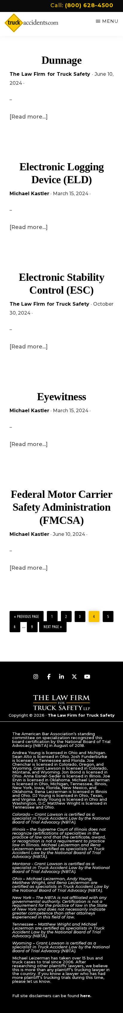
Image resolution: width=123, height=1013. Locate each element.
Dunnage (61, 60)
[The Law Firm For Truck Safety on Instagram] (35, 677)
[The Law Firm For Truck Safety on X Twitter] (74, 677)
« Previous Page (26, 615)
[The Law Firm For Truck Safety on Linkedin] (61, 677)
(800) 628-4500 (89, 5)
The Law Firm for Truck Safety (81, 715)
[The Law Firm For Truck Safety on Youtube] (87, 677)
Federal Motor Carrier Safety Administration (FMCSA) (62, 507)
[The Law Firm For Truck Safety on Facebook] (48, 677)
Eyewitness (61, 397)
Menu (110, 21)
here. (85, 995)
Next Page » (52, 625)
